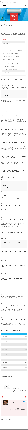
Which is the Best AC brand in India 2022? (8, 41)
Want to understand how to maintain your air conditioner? (10, 53)
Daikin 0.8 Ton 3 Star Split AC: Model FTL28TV (9, 59)
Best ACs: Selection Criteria (6, 43)
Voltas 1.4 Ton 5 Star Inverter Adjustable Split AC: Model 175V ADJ (11, 56)
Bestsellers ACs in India (6, 72)
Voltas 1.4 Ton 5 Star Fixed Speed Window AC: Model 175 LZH (10, 62)
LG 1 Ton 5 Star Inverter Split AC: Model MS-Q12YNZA (10, 66)
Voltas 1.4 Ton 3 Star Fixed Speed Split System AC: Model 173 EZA (11, 63)
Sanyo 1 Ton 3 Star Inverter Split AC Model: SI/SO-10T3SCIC (10, 57)
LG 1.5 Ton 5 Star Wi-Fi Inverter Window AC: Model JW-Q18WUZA (11, 69)
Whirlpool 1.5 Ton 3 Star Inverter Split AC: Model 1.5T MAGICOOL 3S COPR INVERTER (14, 49)
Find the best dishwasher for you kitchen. (8, 60)
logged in (6, 419)
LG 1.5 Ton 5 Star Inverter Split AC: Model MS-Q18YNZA (10, 46)
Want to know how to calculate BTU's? (8, 44)
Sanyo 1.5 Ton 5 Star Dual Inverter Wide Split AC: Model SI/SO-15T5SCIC (12, 47)
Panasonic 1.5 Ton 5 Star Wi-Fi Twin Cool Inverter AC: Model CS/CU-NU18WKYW (13, 50)
